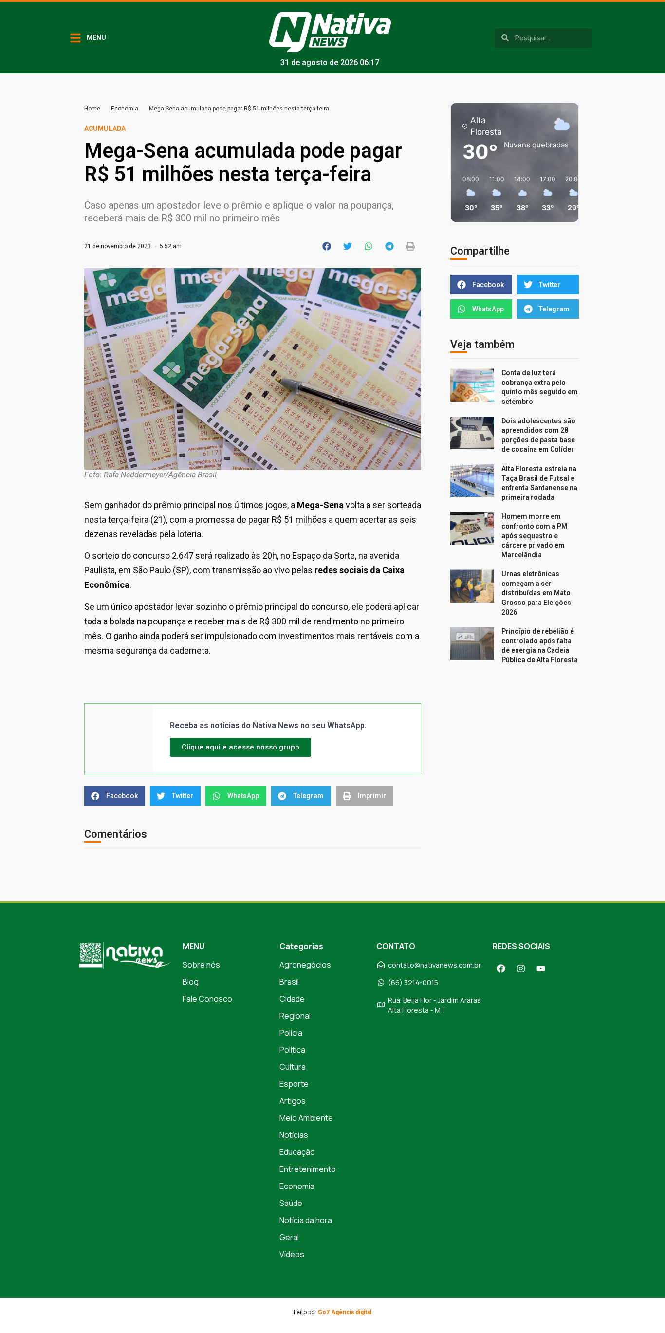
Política (292, 1050)
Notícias (293, 1135)
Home (92, 108)
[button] (326, 246)
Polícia (290, 1033)
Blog (191, 981)
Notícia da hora (305, 1220)
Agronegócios (305, 964)
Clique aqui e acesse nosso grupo (240, 747)
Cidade (292, 999)
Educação (297, 1152)
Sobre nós (201, 964)
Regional (295, 1016)
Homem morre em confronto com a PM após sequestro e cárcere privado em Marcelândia (534, 535)
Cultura (292, 1067)
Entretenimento (307, 1169)
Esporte (294, 1084)
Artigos (292, 1101)
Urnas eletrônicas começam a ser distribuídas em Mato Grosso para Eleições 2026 (536, 593)
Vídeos (291, 1254)
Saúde (290, 1203)
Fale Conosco (207, 999)
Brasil (289, 981)
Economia (124, 108)
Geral (289, 1237)
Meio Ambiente (306, 1118)
